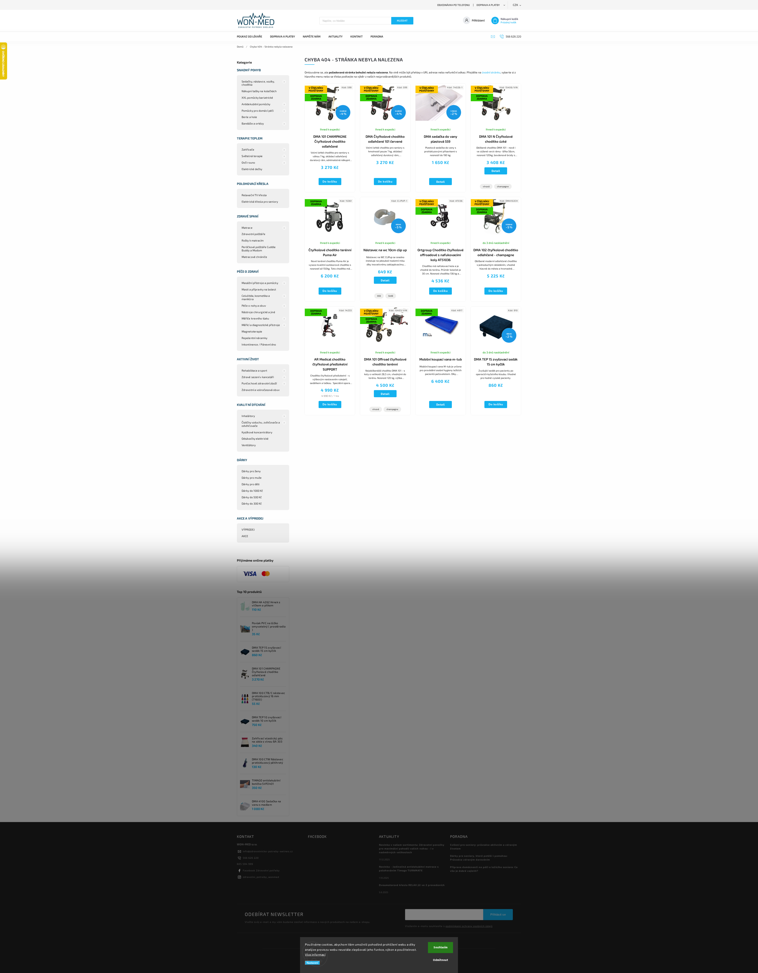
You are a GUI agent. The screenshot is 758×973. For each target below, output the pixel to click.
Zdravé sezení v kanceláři (258, 377)
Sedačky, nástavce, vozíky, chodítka (258, 83)
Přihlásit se (498, 914)
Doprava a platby (488, 5)
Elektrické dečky (252, 169)
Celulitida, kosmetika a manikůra (256, 297)
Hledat (402, 20)
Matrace (247, 227)
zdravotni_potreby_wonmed (261, 876)
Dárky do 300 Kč (252, 503)
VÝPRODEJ (248, 529)
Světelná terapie (252, 156)
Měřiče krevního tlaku (255, 318)
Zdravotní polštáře (253, 234)
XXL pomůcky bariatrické (257, 97)
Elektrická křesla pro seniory (260, 201)
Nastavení (312, 962)
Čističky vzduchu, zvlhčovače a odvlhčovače (261, 424)
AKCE (245, 536)
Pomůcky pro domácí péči (258, 110)
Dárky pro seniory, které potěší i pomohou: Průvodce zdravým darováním (479, 857)
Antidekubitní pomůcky (256, 104)
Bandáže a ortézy (253, 123)
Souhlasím (440, 947)
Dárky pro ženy (251, 471)
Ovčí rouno (248, 162)
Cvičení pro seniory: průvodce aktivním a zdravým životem (483, 846)
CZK (515, 5)
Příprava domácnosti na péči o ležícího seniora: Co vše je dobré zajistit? (484, 868)
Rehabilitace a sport (254, 370)
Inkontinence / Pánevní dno (259, 344)
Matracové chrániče (254, 256)
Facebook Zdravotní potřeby (261, 870)
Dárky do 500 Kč (252, 497)
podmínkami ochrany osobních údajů (469, 926)
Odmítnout (440, 960)
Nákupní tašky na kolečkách (259, 91)
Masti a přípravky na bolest (259, 289)
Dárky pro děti (250, 484)
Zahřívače (248, 149)
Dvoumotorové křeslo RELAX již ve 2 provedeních (412, 885)
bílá (379, 295)
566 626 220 (251, 857)
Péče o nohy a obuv (254, 305)
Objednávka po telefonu (453, 5)
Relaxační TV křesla (254, 195)
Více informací (315, 954)
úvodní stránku (491, 72)
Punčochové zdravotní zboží (259, 383)
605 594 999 (245, 863)
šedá (390, 295)
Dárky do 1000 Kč (252, 490)
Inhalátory (248, 416)
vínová (486, 186)
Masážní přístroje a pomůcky (260, 283)
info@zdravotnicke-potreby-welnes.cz (268, 851)
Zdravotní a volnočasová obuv (261, 389)
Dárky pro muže (252, 477)
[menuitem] (251, 36)
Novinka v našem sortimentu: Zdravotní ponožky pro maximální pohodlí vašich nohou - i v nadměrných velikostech (411, 848)
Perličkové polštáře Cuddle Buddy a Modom (259, 248)
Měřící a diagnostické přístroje (261, 325)
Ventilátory (249, 445)
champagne (503, 186)
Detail (440, 181)
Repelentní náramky (254, 338)
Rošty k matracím (253, 240)
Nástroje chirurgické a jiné (258, 312)
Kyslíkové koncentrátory (257, 432)
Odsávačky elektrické (255, 438)
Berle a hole (249, 117)
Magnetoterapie (252, 331)
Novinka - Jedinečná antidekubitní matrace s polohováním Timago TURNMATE (409, 868)
